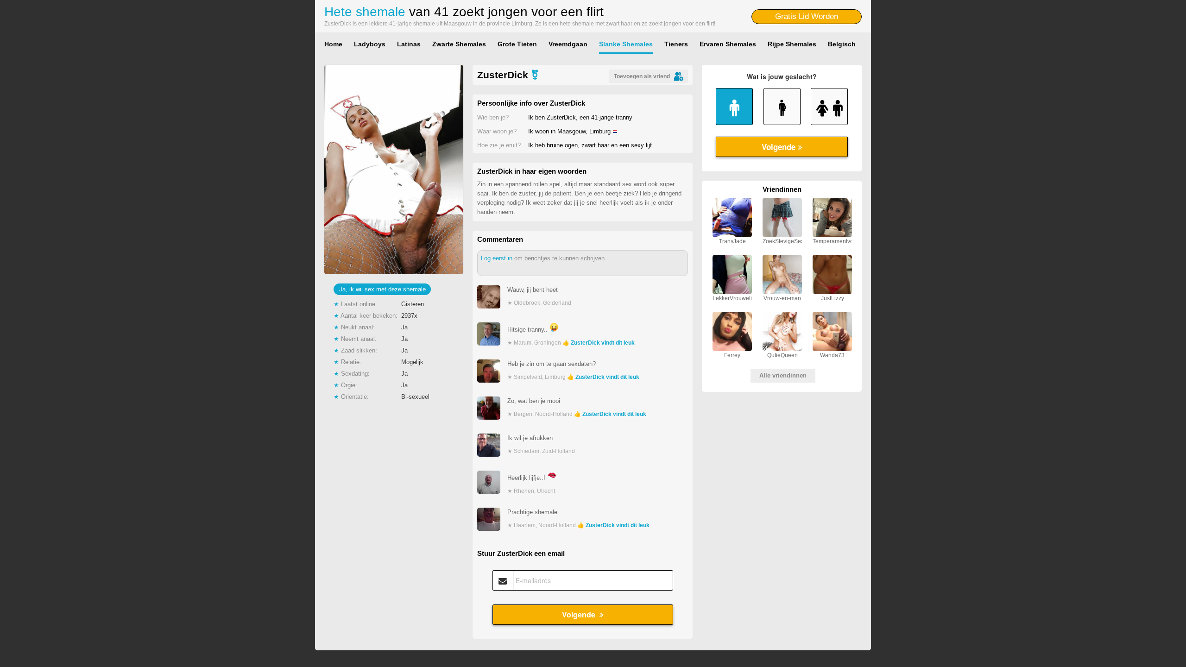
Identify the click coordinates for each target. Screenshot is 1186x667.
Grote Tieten (517, 44)
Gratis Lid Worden (806, 16)
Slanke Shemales (626, 44)
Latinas (409, 44)
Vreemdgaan (568, 44)
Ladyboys (369, 44)
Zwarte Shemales (459, 44)
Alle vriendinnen (783, 375)
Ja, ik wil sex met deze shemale (382, 289)
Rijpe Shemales (792, 44)
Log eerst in (496, 258)
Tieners (676, 44)
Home (333, 44)
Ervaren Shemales (728, 44)
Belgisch (842, 44)
